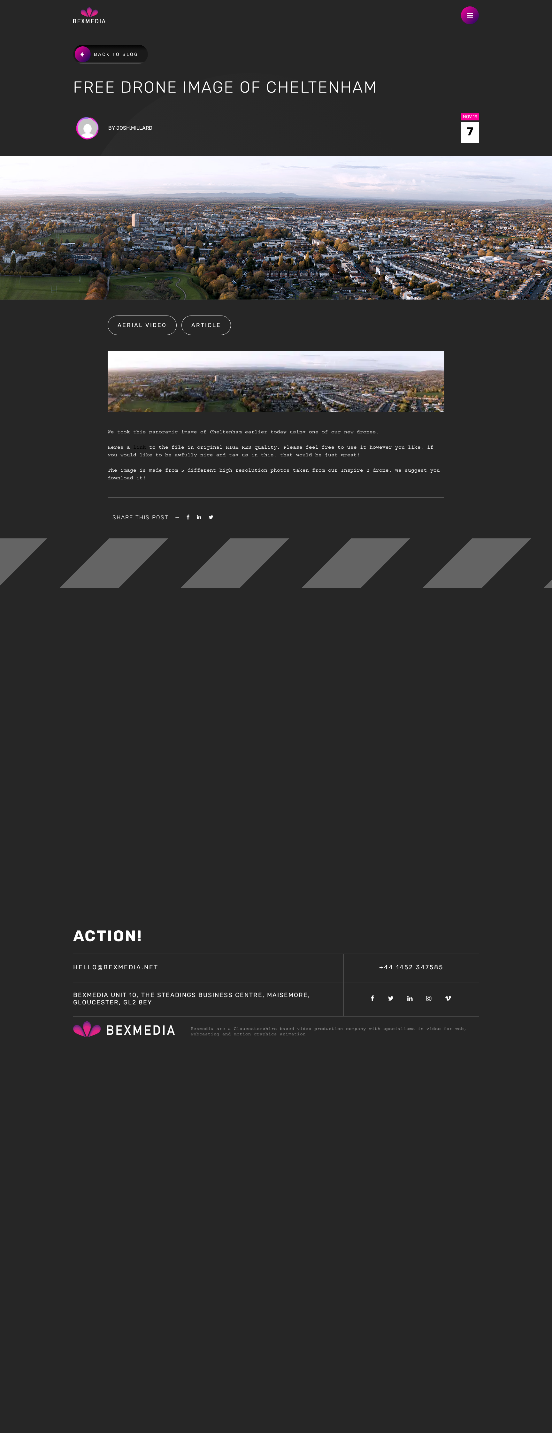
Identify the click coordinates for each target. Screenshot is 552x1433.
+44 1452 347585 (411, 968)
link (139, 447)
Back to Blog (116, 54)
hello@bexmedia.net (115, 968)
